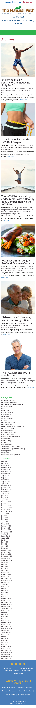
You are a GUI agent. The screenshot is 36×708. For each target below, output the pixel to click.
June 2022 (4, 518)
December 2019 (6, 578)
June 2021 (4, 542)
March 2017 (5, 644)
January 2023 (5, 504)
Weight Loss (9, 149)
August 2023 (5, 494)
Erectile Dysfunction (7, 412)
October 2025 (5, 474)
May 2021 (4, 544)
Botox (3, 408)
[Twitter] (16, 664)
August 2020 (5, 562)
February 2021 (6, 550)
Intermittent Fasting (8, 428)
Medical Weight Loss (8, 687)
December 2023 (6, 490)
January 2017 (5, 648)
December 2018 (6, 602)
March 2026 (5, 466)
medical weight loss (7, 435)
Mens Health (5, 439)
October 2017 (5, 630)
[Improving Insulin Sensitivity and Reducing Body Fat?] (18, 76)
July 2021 (4, 540)
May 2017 (4, 640)
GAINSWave (5, 416)
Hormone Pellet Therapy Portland (12, 427)
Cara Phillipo (23, 88)
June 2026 (4, 464)
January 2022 (5, 528)
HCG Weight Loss (25, 212)
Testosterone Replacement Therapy (13, 449)
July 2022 (4, 516)
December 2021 (6, 530)
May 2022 (4, 520)
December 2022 (6, 506)
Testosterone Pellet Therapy (10, 447)
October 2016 (5, 655)
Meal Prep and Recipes (8, 432)
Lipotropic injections (8, 430)
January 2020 (5, 576)
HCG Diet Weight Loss (18, 147)
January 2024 (5, 488)
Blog (19, 2)
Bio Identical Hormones (9, 402)
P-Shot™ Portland (24, 695)
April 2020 (4, 570)
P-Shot (3, 443)
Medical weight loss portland (10, 437)
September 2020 (6, 560)
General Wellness (7, 418)
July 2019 (4, 588)
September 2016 (6, 657)
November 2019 (6, 580)
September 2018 (6, 608)
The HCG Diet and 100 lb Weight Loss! (15, 374)
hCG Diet (20, 91)
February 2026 (6, 468)
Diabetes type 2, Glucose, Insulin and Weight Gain (16, 319)
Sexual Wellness (6, 445)
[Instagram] (20, 664)
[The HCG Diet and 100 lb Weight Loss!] (18, 369)
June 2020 (4, 566)
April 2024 (4, 484)
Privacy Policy (18, 674)
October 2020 (5, 558)
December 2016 (6, 651)
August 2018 (5, 610)
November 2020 (6, 556)
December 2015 (6, 659)
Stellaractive (22, 703)
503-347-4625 (18, 16)
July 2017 (4, 636)
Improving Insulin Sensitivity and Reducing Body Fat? (15, 82)
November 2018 (6, 604)
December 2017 (6, 626)
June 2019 (4, 590)
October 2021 (5, 534)
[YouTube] (23, 664)
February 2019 (6, 598)
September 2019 (6, 584)
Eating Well (14, 210)
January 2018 (5, 624)
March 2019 (5, 596)
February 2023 (6, 502)
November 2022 (6, 508)
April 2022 (4, 522)
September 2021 (6, 536)
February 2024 (6, 486)
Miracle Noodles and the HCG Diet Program (15, 141)
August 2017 (5, 634)
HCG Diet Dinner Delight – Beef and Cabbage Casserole (18, 262)
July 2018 (4, 612)
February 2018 (6, 622)
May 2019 (4, 592)
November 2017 (6, 628)
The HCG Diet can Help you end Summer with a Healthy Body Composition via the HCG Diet (17, 200)
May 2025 (4, 478)
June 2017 (4, 638)
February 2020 (6, 574)
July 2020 (4, 564)
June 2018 (4, 614)
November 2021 (6, 532)
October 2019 (5, 582)
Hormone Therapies (9, 691)
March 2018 (5, 620)
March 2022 (5, 524)
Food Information (10, 91)
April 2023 (4, 500)
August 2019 (5, 586)
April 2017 (4, 643)
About (8, 2)
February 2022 (6, 526)
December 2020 (6, 554)
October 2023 (5, 492)
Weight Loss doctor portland (10, 455)
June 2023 (4, 496)
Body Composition (7, 406)
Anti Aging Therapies (8, 400)
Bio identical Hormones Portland (12, 404)
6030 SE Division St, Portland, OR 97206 (18, 22)
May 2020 (4, 568)
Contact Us (27, 2)
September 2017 (6, 632)
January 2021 (5, 552)
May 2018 (4, 616)
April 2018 (4, 618)
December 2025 (6, 472)
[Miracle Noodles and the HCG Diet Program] (18, 135)
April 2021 (4, 546)
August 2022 (5, 514)
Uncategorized (6, 214)
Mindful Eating (6, 441)
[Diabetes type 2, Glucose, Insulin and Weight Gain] (18, 313)
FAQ (14, 2)
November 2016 (6, 653)
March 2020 (5, 572)
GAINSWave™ (10, 695)
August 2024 (5, 482)
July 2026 (4, 462)
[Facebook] (12, 664)
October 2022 (5, 510)
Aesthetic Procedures (25, 687)
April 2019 (4, 594)
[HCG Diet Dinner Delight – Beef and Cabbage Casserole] (18, 256)
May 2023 (4, 498)
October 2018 (5, 606)
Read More (23, 100)
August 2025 (5, 476)
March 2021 (5, 548)
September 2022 (6, 512)
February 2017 (6, 646)
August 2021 (5, 538)
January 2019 (5, 600)
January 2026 (5, 470)
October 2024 (5, 480)
